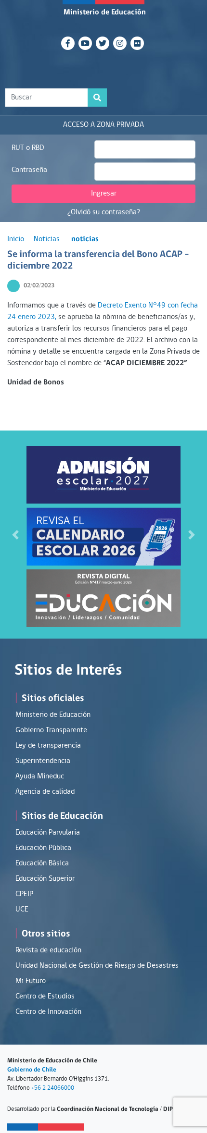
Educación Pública (43, 848)
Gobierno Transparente (51, 730)
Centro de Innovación (48, 1012)
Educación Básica (42, 863)
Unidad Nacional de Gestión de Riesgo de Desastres (97, 966)
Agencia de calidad (45, 792)
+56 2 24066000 (52, 1088)
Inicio (15, 239)
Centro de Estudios (45, 996)
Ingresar (103, 193)
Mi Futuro (30, 981)
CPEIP (24, 894)
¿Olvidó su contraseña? (103, 212)
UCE (21, 909)
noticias (85, 239)
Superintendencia (42, 761)
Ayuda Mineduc (39, 776)
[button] (15, 534)
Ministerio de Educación (105, 12)
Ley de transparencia (48, 746)
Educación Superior (45, 879)
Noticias (47, 239)
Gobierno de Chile (31, 1070)
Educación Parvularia (47, 833)
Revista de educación (48, 950)
